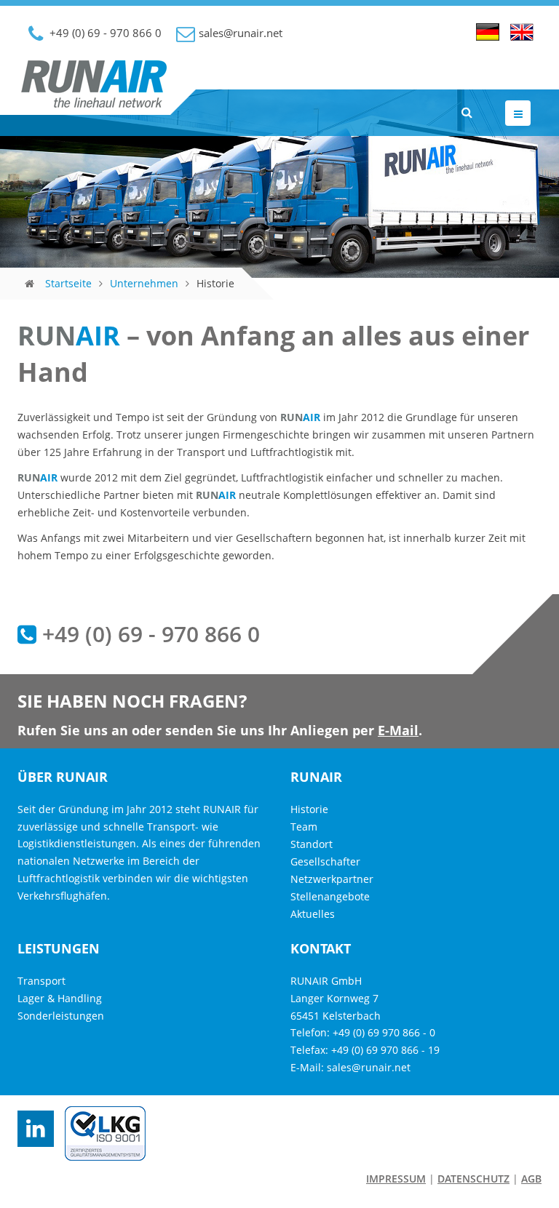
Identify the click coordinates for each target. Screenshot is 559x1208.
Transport (41, 981)
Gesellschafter (325, 861)
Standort (311, 844)
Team (303, 826)
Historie (309, 809)
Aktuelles (312, 914)
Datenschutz (473, 1178)
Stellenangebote (330, 896)
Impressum (396, 1178)
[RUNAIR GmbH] (93, 97)
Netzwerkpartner (331, 879)
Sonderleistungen (60, 1016)
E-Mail (398, 730)
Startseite (68, 283)
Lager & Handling (59, 998)
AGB (531, 1178)
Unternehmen (144, 283)
